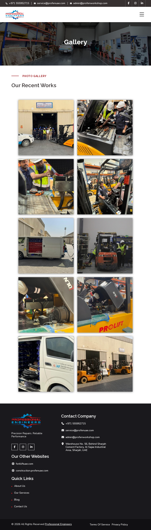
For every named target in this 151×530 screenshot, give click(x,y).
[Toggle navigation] (141, 14)
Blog (17, 499)
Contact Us (20, 506)
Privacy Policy (120, 524)
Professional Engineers (58, 524)
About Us (19, 486)
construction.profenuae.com (32, 470)
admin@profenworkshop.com (90, 3)
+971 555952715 (18, 3)
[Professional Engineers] (15, 14)
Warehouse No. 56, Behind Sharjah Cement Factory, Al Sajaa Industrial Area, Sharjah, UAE (86, 447)
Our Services (21, 493)
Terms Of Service (100, 524)
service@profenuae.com (50, 3)
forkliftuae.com (24, 464)
